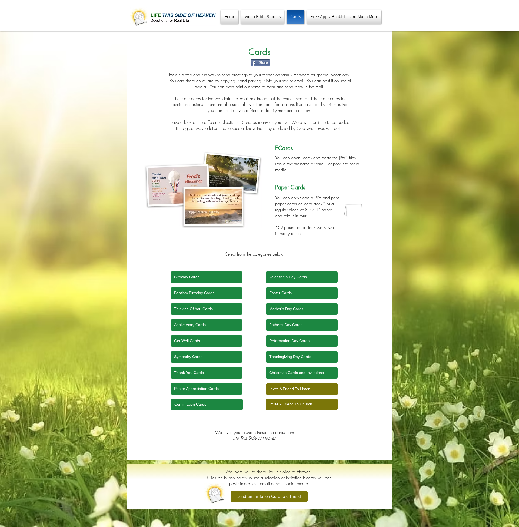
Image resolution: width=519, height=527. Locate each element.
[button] (343, 17)
